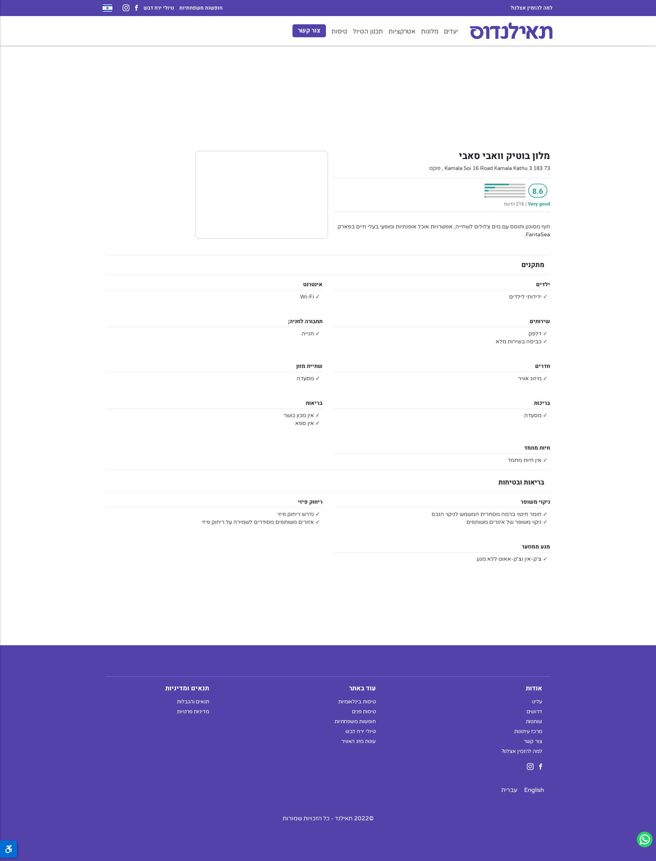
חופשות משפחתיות (200, 8)
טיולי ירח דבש (159, 8)
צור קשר (309, 30)
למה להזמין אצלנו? (531, 8)
